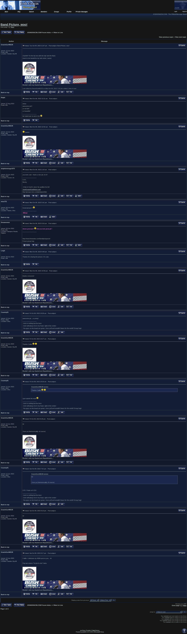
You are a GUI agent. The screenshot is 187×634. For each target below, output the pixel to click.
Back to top (5, 92)
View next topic (180, 37)
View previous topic (166, 37)
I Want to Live (58, 32)
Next (12, 27)
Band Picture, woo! (14, 24)
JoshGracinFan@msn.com (32, 189)
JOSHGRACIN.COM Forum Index (39, 32)
